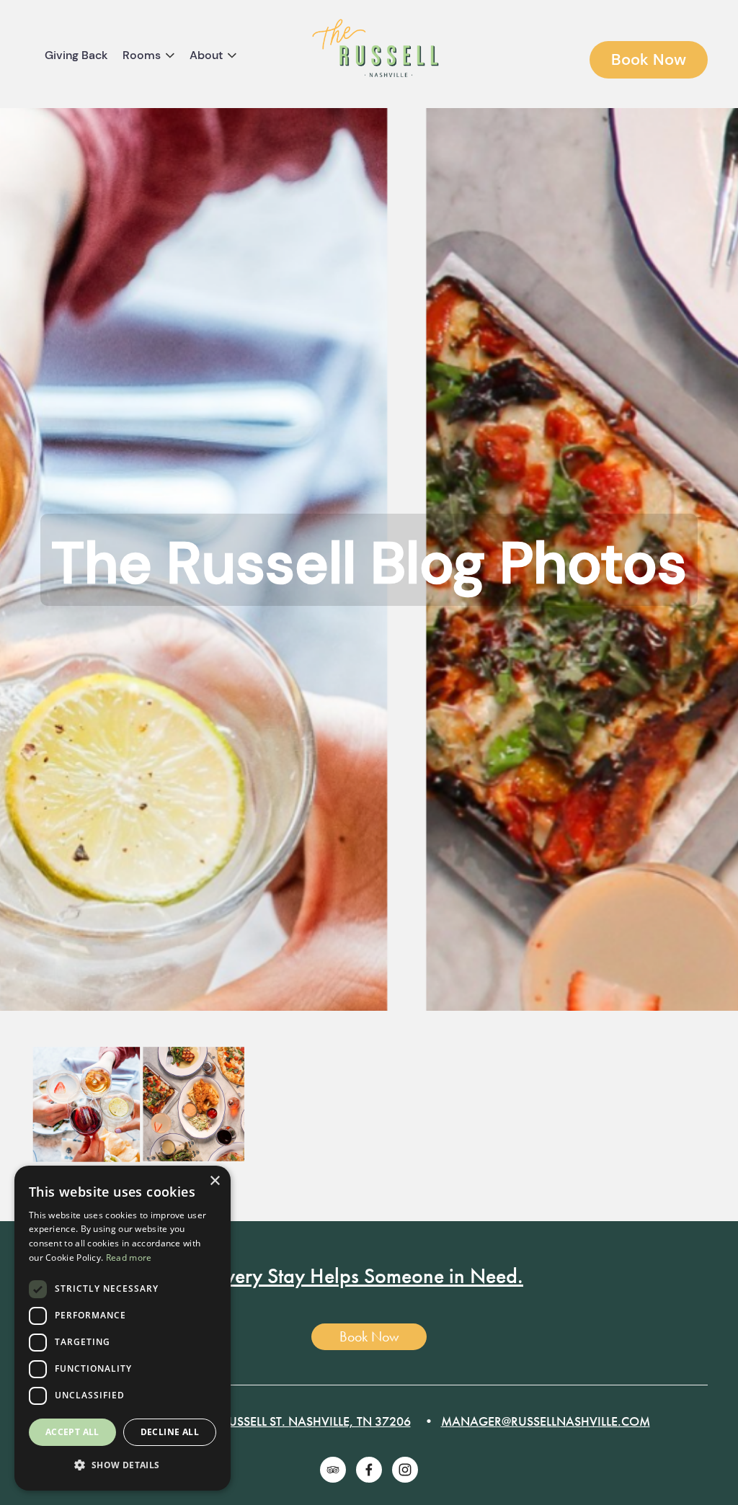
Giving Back (76, 55)
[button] (122, 1465)
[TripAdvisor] (333, 1470)
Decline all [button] (170, 1432)
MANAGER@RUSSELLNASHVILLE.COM (545, 1421)
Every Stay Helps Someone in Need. (369, 1276)
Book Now (648, 59)
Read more (129, 1257)
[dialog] (122, 1328)
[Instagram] (405, 1470)
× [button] (214, 1181)
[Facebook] (369, 1470)
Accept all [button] (72, 1432)
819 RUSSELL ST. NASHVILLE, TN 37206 (304, 1421)
